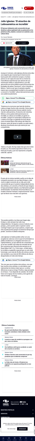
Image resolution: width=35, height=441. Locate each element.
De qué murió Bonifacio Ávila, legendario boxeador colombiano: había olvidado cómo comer (17, 331)
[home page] (7, 8)
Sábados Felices (9, 337)
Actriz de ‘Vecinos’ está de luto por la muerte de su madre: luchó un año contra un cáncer (21, 164)
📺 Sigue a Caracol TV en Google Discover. (18, 102)
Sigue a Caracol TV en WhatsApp (15, 98)
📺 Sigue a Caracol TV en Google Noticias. (18, 260)
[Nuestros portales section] (33, 410)
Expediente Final (9, 328)
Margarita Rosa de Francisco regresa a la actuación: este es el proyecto (21, 171)
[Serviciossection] (33, 414)
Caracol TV (3, 16)
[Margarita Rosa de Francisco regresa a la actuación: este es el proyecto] (5, 170)
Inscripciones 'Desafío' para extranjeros (11, 12)
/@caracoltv (8, 43)
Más (31, 439)
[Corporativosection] (33, 417)
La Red (9, 16)
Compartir (23, 43)
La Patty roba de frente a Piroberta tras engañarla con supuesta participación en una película (18, 364)
